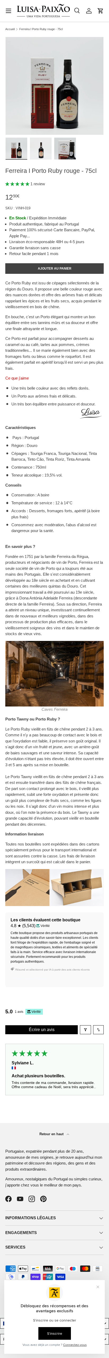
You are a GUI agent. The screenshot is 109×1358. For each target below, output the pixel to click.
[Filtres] (85, 1029)
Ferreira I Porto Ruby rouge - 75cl (41, 29)
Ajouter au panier (54, 268)
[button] (100, 11)
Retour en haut (52, 1134)
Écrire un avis (41, 1029)
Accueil (10, 29)
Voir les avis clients (30, 978)
